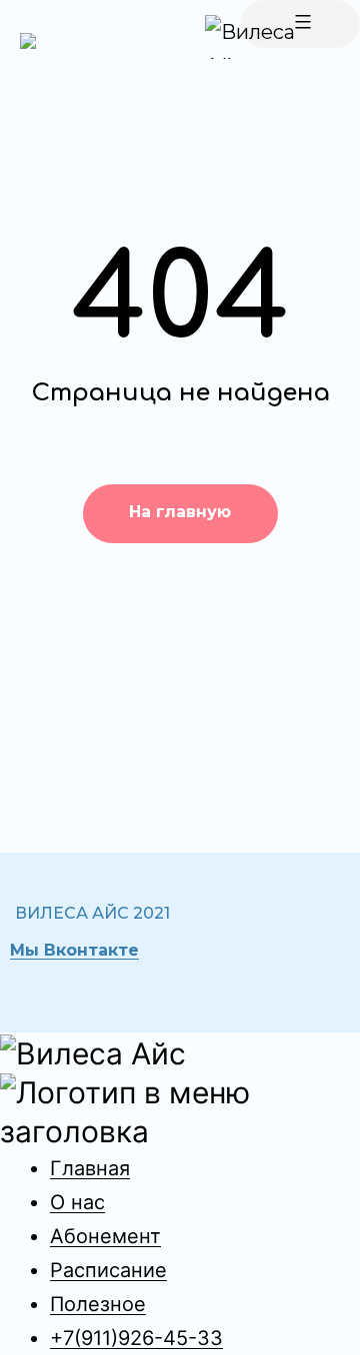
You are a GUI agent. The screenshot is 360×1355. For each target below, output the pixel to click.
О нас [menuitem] (77, 1202)
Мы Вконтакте (74, 950)
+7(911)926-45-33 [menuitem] (136, 1338)
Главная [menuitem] (90, 1168)
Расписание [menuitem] (108, 1270)
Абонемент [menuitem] (105, 1236)
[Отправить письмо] (28, 40)
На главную (180, 511)
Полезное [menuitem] (98, 1304)
